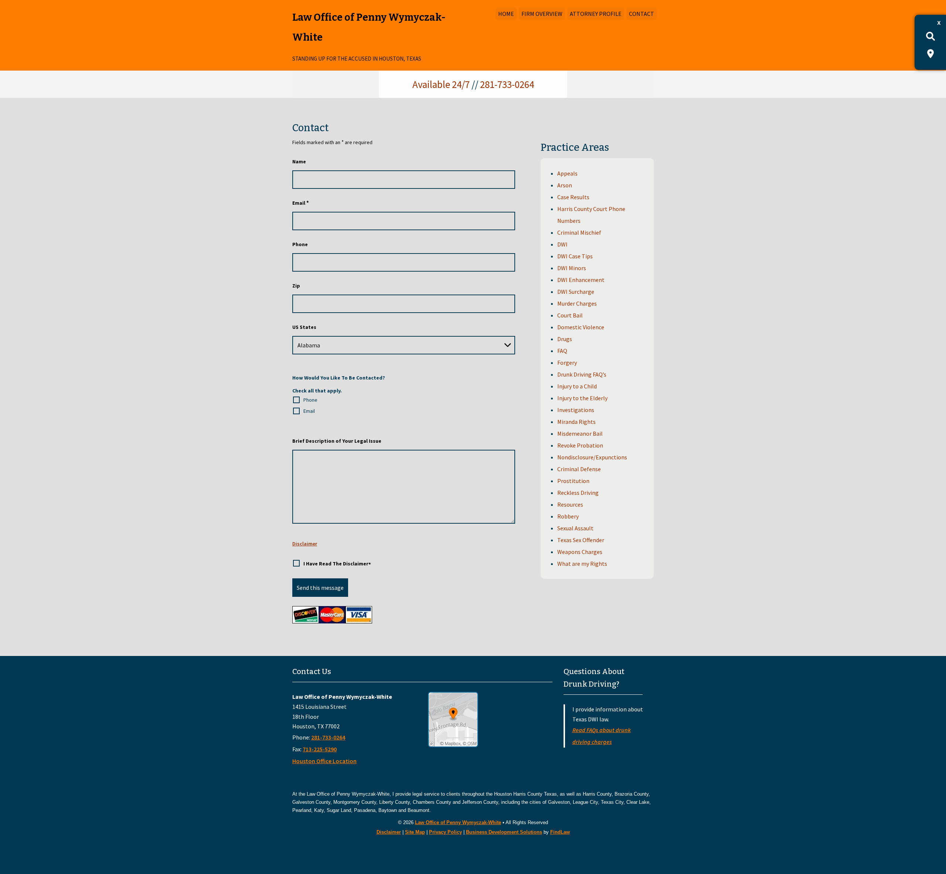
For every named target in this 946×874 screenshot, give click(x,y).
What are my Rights (582, 563)
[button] (938, 820)
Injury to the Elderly (582, 398)
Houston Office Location (324, 761)
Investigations (575, 410)
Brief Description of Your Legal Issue (336, 441)
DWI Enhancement (581, 279)
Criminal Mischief (579, 232)
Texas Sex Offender (580, 540)
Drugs (564, 339)
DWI (562, 244)
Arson (564, 185)
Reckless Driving (578, 492)
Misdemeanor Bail (580, 433)
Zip (296, 285)
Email (300, 203)
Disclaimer (304, 543)
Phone (300, 244)
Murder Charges (577, 303)
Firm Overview (541, 13)
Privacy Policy (445, 832)
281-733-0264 (507, 84)
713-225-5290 (320, 749)
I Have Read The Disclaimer (337, 564)
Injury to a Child (577, 386)
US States (304, 327)
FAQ (562, 350)
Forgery (567, 362)
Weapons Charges (579, 551)
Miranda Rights (576, 421)
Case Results (573, 197)
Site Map (415, 832)
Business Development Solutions (504, 832)
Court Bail (570, 315)
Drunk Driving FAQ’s (581, 374)
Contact (641, 13)
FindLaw (560, 832)
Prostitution (573, 480)
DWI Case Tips (575, 256)
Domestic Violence (580, 327)
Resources (570, 504)
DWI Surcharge (575, 291)
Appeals (567, 173)
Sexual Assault (575, 528)
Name (299, 161)
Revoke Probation (580, 445)
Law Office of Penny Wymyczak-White (458, 822)
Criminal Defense (579, 469)
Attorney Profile (596, 13)
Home (506, 13)
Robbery (568, 516)
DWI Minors (571, 268)
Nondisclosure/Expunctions (592, 457)
